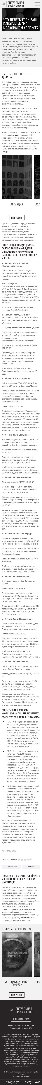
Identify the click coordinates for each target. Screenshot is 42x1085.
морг (17, 135)
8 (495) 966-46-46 (22, 917)
